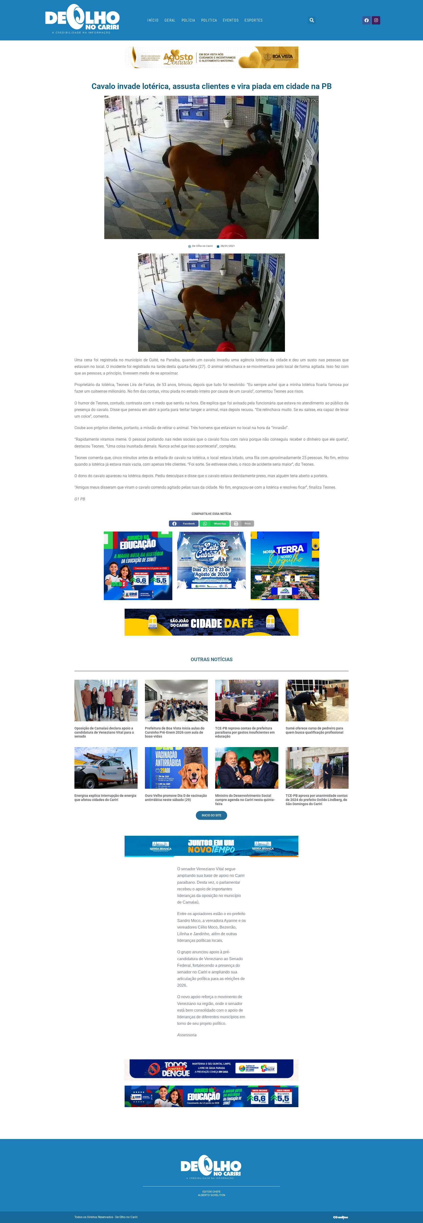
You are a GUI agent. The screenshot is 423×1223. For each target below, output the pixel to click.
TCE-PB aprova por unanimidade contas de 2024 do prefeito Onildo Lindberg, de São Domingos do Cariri (317, 800)
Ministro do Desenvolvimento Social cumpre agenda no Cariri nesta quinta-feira (245, 800)
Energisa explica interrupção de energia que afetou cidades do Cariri (105, 798)
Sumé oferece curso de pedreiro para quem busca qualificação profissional (314, 730)
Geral (170, 20)
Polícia (188, 20)
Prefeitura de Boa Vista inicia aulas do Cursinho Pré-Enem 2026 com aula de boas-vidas (174, 732)
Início (153, 20)
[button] (312, 20)
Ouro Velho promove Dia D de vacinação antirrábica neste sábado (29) (176, 798)
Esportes (254, 20)
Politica (209, 20)
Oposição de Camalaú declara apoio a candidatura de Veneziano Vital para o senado (104, 732)
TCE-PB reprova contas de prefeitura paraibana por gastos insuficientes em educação (245, 732)
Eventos (231, 20)
